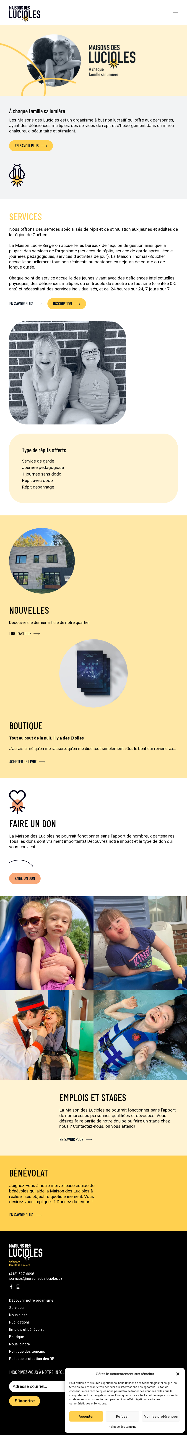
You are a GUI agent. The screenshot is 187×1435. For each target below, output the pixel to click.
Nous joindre (19, 1344)
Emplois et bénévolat (26, 1329)
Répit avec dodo (37, 480)
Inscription (62, 303)
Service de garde (38, 461)
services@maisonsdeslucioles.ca (35, 1278)
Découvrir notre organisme (31, 1300)
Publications (19, 1322)
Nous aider (18, 1315)
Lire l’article (20, 633)
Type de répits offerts (44, 449)
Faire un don (25, 878)
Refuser (122, 1416)
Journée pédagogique (43, 467)
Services (16, 1308)
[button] (178, 1374)
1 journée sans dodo (41, 474)
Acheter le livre (23, 761)
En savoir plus (27, 145)
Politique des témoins (122, 1427)
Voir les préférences (161, 1416)
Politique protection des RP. (32, 1359)
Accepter (86, 1416)
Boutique (16, 1337)
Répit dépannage (38, 487)
